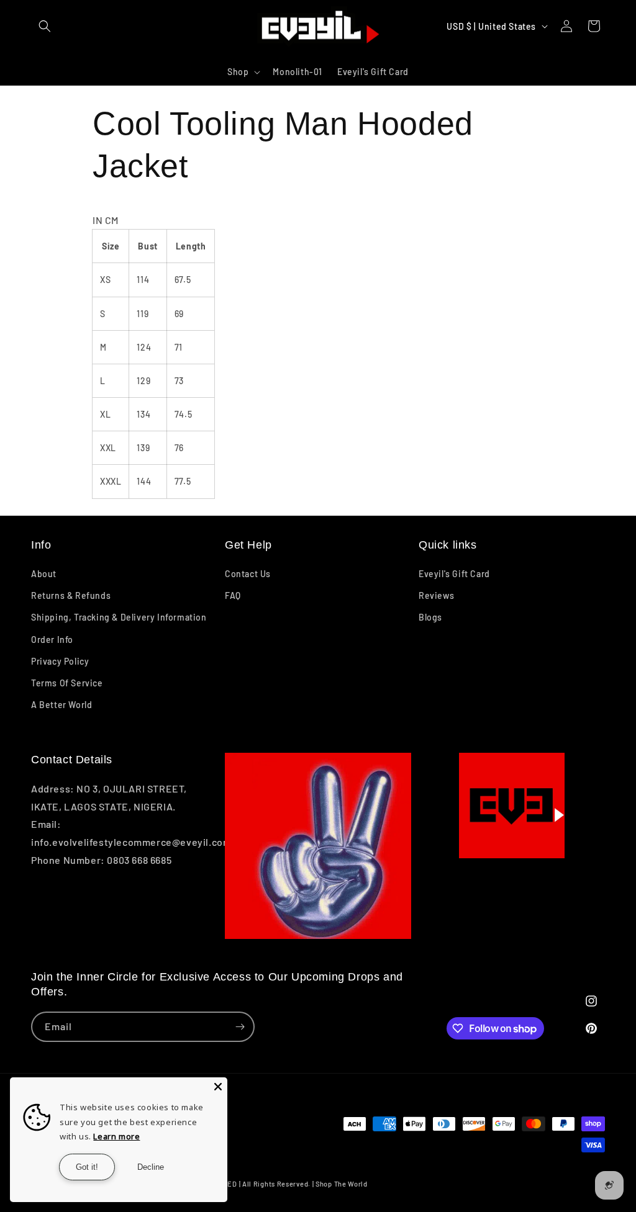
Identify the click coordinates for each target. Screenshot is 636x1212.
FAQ (233, 595)
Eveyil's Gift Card (454, 573)
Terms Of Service (67, 683)
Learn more (116, 1136)
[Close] (218, 1086)
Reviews (436, 595)
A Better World (61, 704)
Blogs (430, 617)
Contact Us (248, 573)
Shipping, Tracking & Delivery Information (119, 617)
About (44, 573)
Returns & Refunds (71, 595)
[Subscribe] (239, 1027)
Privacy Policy (60, 661)
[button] (44, 26)
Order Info (52, 639)
